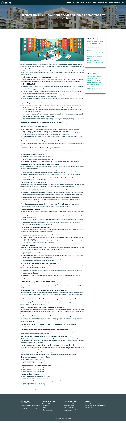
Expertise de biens (102, 2)
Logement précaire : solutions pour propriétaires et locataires (35, 389)
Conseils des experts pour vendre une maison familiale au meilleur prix (95, 43)
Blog (123, 2)
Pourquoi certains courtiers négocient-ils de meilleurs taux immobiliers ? (94, 48)
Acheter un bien (70, 2)
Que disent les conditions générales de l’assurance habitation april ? (95, 62)
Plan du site (63, 422)
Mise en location (80, 2)
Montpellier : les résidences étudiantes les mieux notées (70, 389)
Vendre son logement (91, 2)
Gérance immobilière (114, 2)
